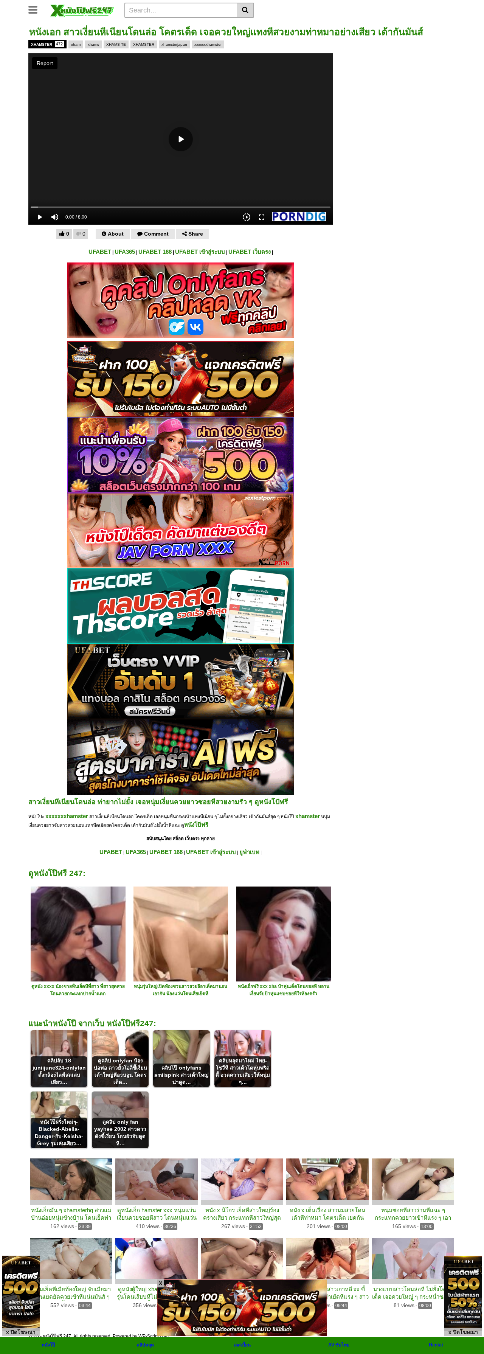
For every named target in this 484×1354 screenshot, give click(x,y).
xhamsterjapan (174, 44)
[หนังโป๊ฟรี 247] (82, 10)
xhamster (307, 816)
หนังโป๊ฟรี (196, 824)
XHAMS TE (116, 44)
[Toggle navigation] (35, 9)
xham (76, 44)
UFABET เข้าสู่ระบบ (200, 251)
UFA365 (125, 251)
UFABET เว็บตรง (249, 251)
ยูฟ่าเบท (249, 852)
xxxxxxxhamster (208, 44)
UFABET (99, 251)
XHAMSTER (47, 44)
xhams (93, 44)
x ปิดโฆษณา (21, 1332)
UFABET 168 (155, 251)
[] (245, 10)
